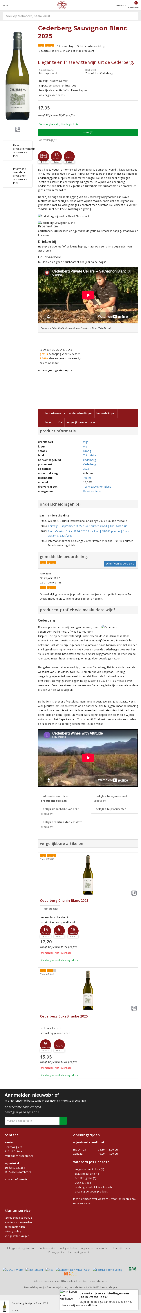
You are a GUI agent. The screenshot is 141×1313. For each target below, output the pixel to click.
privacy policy (13, 1231)
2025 (86, 468)
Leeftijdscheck (121, 1248)
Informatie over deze (54, 798)
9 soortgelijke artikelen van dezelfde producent (66, 50)
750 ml (87, 477)
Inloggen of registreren (20, 1248)
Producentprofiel (51, 422)
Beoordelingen (105, 413)
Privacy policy (56, 1252)
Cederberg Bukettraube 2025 (64, 1016)
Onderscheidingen (81, 413)
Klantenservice (46, 1248)
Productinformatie (52, 413)
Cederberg (89, 460)
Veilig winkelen (68, 1248)
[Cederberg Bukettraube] (88, 990)
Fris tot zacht (50, 908)
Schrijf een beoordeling (90, 46)
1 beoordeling (65, 46)
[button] (43, 156)
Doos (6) (88, 132)
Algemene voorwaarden (95, 1248)
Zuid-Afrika (90, 455)
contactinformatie (16, 1179)
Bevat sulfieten (92, 491)
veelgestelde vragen (17, 1236)
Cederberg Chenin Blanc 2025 (64, 900)
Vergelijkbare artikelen (81, 422)
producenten (111, 809)
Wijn (85, 442)
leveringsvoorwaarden (18, 1222)
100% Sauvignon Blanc (97, 486)
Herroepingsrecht (78, 1252)
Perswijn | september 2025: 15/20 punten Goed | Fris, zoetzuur (87, 526)
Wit (85, 446)
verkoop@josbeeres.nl (19, 1156)
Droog (87, 451)
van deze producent (60, 811)
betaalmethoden (15, 1227)
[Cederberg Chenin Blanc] (88, 875)
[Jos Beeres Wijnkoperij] (62, 5)
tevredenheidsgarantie (18, 1217)
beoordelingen (105, 1287)
